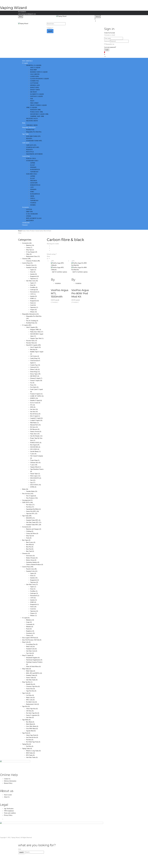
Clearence (26, 258)
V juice (33, 465)
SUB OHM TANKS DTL (33, 136)
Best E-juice (30, 542)
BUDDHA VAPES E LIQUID (38, 72)
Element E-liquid (36, 378)
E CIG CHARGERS (32, 214)
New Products (32, 498)
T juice (33, 453)
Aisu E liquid (35, 347)
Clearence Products (33, 261)
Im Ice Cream (35, 402)
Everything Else (31, 644)
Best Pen (29, 547)
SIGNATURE (35, 447)
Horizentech (34, 292)
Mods (25, 489)
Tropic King (34, 460)
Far (32, 383)
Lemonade (30, 624)
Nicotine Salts (31, 340)
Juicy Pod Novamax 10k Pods (31, 640)
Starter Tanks (31, 677)
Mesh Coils (30, 646)
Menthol (29, 626)
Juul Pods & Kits (32, 737)
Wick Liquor (35, 476)
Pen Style (30, 504)
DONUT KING (34, 87)
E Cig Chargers (31, 252)
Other (29, 254)
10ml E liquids (31, 327)
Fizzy (33, 385)
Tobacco (29, 635)
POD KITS (29, 149)
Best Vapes (26, 540)
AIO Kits (30, 711)
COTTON (29, 209)
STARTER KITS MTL (32, 147)
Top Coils (30, 653)
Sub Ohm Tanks (31, 680)
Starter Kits (30, 688)
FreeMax (33, 287)
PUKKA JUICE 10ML (36, 112)
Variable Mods (31, 491)
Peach (29, 629)
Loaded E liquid (36, 420)
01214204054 (22, 11)
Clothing (29, 531)
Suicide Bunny (35, 451)
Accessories (27, 243)
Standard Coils (31, 267)
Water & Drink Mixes (33, 666)
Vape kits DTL (31, 513)
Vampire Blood (35, 467)
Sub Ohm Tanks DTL (33, 522)
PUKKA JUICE (35, 442)
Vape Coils (26, 693)
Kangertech (34, 276)
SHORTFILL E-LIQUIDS (33, 65)
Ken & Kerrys (35, 414)
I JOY (32, 187)
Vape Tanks (26, 516)
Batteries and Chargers (33, 529)
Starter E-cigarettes (32, 715)
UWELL (32, 198)
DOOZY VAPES (35, 89)
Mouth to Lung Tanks (33, 751)
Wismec (33, 312)
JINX (32, 407)
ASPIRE (32, 163)
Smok (33, 303)
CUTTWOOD (34, 83)
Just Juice (34, 411)
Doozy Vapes (35, 374)
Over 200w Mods (32, 726)
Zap (32, 482)
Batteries (30, 245)
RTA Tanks (30, 755)
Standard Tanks (31, 675)
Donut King (35, 371)
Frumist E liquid (36, 394)
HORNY (34, 398)
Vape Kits (26, 706)
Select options (63, 272)
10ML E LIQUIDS (31, 107)
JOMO (32, 191)
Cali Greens (34, 356)
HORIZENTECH (35, 185)
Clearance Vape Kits (33, 686)
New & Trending (32, 320)
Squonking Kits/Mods (33, 509)
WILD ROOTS (35, 478)
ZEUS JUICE (35, 484)
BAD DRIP (33, 70)
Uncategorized (27, 500)
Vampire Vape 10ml (36, 338)
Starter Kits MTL (32, 511)
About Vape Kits (32, 708)
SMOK (32, 196)
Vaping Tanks (27, 748)
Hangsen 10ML (35, 329)
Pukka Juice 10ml (36, 332)
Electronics (30, 555)
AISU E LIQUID (35, 67)
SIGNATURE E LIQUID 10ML (39, 114)
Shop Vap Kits (27, 682)
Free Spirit (34, 387)
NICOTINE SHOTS (32, 121)
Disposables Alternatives (30, 314)
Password (107, 41)
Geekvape (34, 289)
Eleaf (32, 272)
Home (20, 231)
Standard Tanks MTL (33, 520)
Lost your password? (110, 47)
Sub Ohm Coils (32, 281)
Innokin (33, 274)
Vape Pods (26, 733)
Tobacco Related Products (34, 564)
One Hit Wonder (36, 436)
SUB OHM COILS (31, 174)
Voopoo (33, 309)
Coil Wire (30, 695)
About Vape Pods (32, 735)
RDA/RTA (29, 138)
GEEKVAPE (34, 183)
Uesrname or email (109, 35)
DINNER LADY (35, 85)
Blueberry (30, 620)
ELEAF (32, 165)
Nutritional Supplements (34, 660)
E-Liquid (25, 617)
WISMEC (33, 205)
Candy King (35, 358)
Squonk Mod (31, 731)
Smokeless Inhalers (32, 562)
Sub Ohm (30, 717)
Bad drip (33, 349)
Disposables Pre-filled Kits (33, 132)
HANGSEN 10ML (35, 109)
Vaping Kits (26, 744)
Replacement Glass (33, 256)
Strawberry (30, 633)
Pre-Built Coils (31, 702)
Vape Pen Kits (31, 691)
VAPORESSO (34, 172)
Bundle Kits (30, 684)
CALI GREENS (34, 74)
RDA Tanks (30, 753)
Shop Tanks (26, 668)
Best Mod (30, 544)
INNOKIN (33, 167)
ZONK (33, 487)
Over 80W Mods (32, 728)
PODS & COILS (31, 158)
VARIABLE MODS (32, 125)
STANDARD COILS (32, 160)
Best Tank (30, 551)
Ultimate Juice (35, 462)
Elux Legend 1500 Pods (30, 637)
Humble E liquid (36, 400)
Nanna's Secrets (35, 431)
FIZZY (32, 101)
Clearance (26, 553)
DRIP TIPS (29, 211)
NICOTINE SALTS (32, 118)
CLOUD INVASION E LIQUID (39, 78)
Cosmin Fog (35, 365)
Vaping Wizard (13, 7)
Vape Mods (26, 719)
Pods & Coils (31, 265)
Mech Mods (30, 724)
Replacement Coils (32, 704)
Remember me (110, 44)
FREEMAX (33, 180)
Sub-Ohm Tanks (32, 757)
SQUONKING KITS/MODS (34, 154)
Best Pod (29, 549)
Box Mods (30, 722)
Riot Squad (34, 445)
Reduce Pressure (32, 558)
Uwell (33, 305)
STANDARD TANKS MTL (34, 140)
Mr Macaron (34, 429)
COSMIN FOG (34, 81)
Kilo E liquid (35, 416)
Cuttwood (34, 367)
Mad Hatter (34, 422)
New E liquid (31, 496)
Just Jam (34, 409)
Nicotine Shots (31, 343)
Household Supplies (33, 657)
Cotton (29, 247)
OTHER (28, 216)
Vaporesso (34, 278)
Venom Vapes (35, 473)
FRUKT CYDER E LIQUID (38, 105)
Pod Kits (30, 507)
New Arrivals (27, 493)
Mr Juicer (34, 427)
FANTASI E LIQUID (36, 96)
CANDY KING (34, 76)
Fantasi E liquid (36, 380)
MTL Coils (30, 700)
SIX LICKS (34, 449)
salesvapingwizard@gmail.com (27, 14)
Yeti (32, 480)
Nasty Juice (34, 433)
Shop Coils (26, 642)
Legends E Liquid (36, 418)
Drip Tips (30, 250)
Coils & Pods (27, 263)
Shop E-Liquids (27, 655)
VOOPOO (33, 203)
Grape (29, 622)
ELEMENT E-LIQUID (37, 94)
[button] (112, 20)
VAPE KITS (27, 502)
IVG (32, 405)
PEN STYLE (30, 152)
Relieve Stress (31, 560)
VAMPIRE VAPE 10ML (37, 116)
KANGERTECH (35, 169)
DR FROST (33, 92)
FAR (31, 98)
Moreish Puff (35, 425)
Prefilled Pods (30, 129)
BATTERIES (30, 220)
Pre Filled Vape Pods (33, 742)
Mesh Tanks (30, 671)
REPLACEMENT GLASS (33, 218)
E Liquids (26, 325)
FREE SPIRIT (34, 103)
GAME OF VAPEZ (36, 396)
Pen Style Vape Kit (32, 713)
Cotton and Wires (32, 533)
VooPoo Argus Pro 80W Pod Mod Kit (80, 293)
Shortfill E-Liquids (33, 345)
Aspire (33, 269)
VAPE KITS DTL (31, 145)
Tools (28, 538)
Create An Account (109, 33)
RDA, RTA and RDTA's (34, 673)
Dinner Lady (35, 369)
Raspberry (30, 631)
